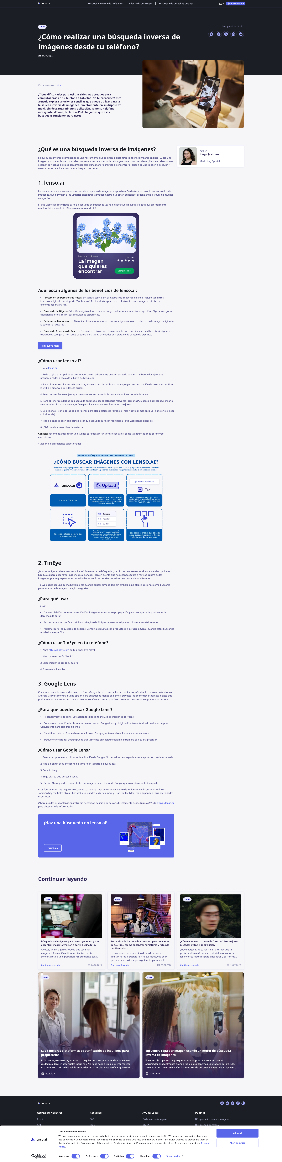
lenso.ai (52, 368)
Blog (92, 1125)
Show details (173, 1156)
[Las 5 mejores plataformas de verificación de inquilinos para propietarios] (89, 1025)
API (39, 1125)
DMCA (146, 1125)
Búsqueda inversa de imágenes (105, 3)
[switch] (104, 1156)
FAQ (92, 1119)
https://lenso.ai (165, 803)
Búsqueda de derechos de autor (176, 3)
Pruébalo (53, 848)
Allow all (237, 1133)
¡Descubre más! (50, 345)
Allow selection (238, 1143)
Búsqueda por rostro (140, 3)
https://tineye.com (59, 650)
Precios (41, 1119)
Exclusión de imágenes (155, 1119)
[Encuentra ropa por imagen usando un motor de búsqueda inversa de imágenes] (193, 1025)
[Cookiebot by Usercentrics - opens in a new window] (39, 1156)
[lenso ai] (44, 3)
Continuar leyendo (48, 893)
